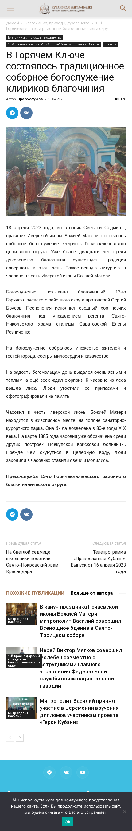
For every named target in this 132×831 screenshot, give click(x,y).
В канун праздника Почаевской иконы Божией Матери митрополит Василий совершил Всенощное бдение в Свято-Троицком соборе (80, 621)
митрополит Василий (18, 620)
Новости (111, 44)
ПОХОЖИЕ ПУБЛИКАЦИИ (35, 593)
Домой (12, 23)
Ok (67, 821)
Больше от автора (92, 593)
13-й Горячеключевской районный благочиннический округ (57, 25)
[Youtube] (82, 772)
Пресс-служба (30, 99)
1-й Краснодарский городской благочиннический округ (24, 660)
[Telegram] (49, 772)
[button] (123, 8)
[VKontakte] (66, 772)
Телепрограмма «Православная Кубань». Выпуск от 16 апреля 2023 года (98, 561)
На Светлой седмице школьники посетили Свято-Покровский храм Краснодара (32, 561)
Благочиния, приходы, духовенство (57, 23)
